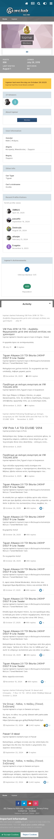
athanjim (16, 236)
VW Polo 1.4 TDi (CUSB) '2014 (22, 428)
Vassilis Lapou (23, 337)
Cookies (32, 811)
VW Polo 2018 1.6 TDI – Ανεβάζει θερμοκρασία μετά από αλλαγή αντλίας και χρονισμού (26, 318)
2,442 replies (34, 725)
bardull (20, 737)
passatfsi (16, 219)
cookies (18, 822)
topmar (6, 315)
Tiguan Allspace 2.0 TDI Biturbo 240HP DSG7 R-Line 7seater (24, 356)
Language (29, 808)
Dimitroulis (16, 228)
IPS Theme (8, 808)
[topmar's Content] (27, 52)
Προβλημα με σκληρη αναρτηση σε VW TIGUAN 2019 (24, 385)
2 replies (20, 347)
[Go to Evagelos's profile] (9, 246)
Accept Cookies (11, 834)
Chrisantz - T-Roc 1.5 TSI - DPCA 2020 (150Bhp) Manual (27, 693)
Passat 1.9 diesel (32, 690)
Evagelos (16, 245)
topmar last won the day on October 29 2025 (26, 82)
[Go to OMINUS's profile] (7, 102)
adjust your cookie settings (32, 824)
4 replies (30, 405)
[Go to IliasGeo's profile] (15, 102)
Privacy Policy (42, 808)
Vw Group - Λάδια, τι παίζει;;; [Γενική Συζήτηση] (23, 705)
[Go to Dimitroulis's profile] (9, 229)
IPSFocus (19, 808)
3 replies (32, 752)
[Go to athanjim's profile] (9, 237)
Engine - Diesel (43, 337)
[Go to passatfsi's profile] (9, 220)
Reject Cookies (29, 834)
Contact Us (22, 811)
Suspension (39, 390)
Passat (33, 737)
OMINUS (16, 210)
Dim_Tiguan (21, 390)
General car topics (32, 709)
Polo (25, 431)
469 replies (33, 376)
